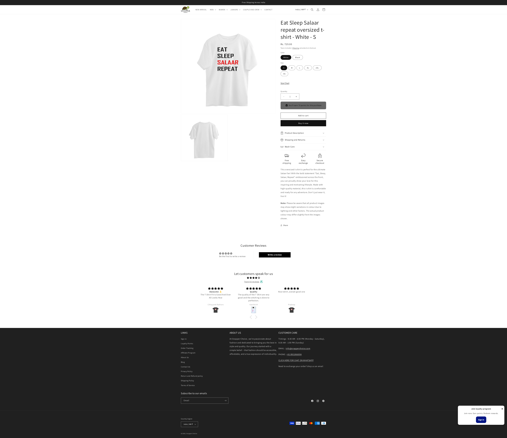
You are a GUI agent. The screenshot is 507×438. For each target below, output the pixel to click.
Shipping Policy (187, 380)
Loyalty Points (187, 343)
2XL (317, 68)
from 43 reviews (251, 281)
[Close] (502, 409)
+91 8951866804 (294, 354)
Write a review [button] (275, 255)
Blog (183, 362)
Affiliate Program (188, 353)
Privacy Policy (186, 371)
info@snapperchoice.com (298, 348)
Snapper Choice (191, 433)
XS (284, 74)
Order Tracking (187, 348)
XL (308, 68)
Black (297, 57)
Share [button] (285, 225)
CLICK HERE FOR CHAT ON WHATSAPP (296, 360)
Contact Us (185, 367)
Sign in (184, 339)
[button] (212, 9)
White (285, 57)
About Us (185, 357)
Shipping (295, 48)
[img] (253, 278)
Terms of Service (188, 385)
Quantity (284, 91)
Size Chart (285, 83)
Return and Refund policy (192, 376)
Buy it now (303, 123)
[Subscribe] (225, 400)
